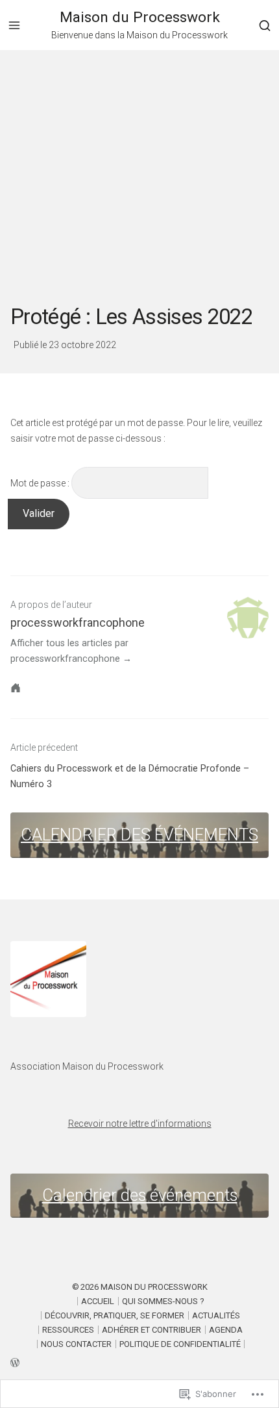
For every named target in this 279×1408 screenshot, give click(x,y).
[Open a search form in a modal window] (264, 25)
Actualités (216, 1315)
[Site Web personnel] (15, 688)
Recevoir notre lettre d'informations (140, 1123)
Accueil (97, 1301)
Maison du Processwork (140, 17)
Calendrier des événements (139, 834)
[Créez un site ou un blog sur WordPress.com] (139, 1361)
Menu (14, 25)
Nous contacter (76, 1344)
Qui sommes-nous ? (163, 1301)
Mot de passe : (40, 483)
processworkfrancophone (77, 622)
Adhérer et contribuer (151, 1330)
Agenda (226, 1330)
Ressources (68, 1330)
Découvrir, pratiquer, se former (114, 1315)
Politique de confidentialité (180, 1344)
